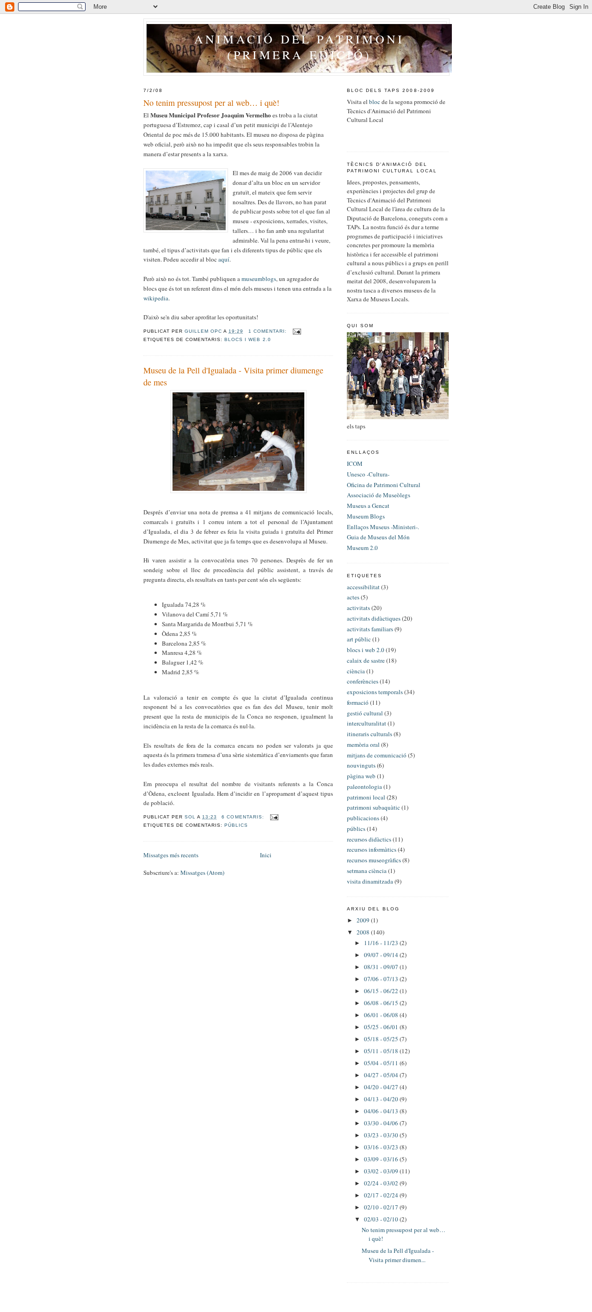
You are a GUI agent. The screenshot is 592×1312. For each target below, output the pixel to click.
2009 (364, 920)
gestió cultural (365, 713)
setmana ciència (367, 871)
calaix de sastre (366, 660)
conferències (362, 681)
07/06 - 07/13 (382, 979)
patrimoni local (366, 797)
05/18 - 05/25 (382, 1039)
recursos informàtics (371, 849)
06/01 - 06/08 (382, 1015)
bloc (374, 102)
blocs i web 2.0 (247, 339)
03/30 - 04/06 (382, 1123)
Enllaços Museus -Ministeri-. (383, 527)
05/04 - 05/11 (382, 1063)
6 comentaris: (243, 816)
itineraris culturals (369, 734)
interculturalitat (366, 723)
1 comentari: (268, 331)
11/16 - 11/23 (382, 943)
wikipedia (155, 298)
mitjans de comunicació (377, 755)
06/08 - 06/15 (382, 1003)
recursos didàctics (369, 839)
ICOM (355, 463)
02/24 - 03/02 (382, 1183)
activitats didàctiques (374, 618)
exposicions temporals (375, 692)
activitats (358, 608)
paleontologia (364, 786)
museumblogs (258, 279)
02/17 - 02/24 (382, 1195)
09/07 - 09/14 (382, 955)
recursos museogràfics (374, 860)
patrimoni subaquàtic (373, 807)
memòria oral (363, 744)
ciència (356, 671)
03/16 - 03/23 (382, 1147)
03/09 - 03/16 (382, 1159)
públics (236, 825)
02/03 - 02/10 (382, 1219)
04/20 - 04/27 (382, 1087)
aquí (223, 259)
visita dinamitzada (370, 881)
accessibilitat (363, 587)
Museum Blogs (366, 516)
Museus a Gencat (368, 505)
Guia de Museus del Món (378, 537)
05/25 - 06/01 (382, 1027)
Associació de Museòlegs (378, 495)
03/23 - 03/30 (382, 1135)
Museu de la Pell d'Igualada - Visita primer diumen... (398, 1255)
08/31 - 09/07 (382, 967)
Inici (265, 855)
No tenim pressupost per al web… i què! (211, 102)
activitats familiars (370, 629)
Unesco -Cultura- (368, 474)
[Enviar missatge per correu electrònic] (297, 331)
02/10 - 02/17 (382, 1207)
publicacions (363, 818)
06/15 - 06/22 (382, 991)
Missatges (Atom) (202, 872)
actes (353, 597)
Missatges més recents (170, 855)
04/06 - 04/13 (382, 1111)
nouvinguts (361, 765)
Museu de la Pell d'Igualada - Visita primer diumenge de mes (233, 376)
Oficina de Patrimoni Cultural (383, 485)
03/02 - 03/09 (382, 1171)
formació (358, 702)
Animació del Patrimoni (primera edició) (299, 46)
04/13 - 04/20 (382, 1099)
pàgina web (361, 776)
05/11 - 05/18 (382, 1051)
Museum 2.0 (362, 547)
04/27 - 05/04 (382, 1075)
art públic (359, 639)
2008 (364, 932)
